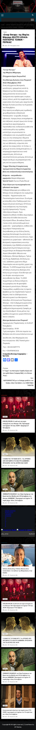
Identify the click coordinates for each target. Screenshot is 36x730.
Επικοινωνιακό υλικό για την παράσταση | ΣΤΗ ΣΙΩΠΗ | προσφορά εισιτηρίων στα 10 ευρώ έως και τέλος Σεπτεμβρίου (17, 712)
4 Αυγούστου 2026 (13, 503)
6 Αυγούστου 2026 (13, 430)
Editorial (5, 564)
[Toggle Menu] (32, 20)
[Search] (32, 15)
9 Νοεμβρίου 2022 (14, 45)
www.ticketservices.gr (24, 334)
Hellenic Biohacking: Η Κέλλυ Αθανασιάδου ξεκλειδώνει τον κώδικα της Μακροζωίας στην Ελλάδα (17, 571)
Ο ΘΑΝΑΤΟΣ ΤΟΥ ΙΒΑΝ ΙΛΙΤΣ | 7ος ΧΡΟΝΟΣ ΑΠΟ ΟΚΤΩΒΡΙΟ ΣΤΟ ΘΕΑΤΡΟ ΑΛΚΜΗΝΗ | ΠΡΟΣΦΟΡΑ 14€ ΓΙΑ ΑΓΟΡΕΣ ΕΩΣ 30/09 (17, 461)
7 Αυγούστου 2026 (13, 575)
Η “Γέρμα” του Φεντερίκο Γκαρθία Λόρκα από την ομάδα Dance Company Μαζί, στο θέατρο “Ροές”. (17, 372)
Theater (5, 32)
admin (6, 45)
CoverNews (28, 724)
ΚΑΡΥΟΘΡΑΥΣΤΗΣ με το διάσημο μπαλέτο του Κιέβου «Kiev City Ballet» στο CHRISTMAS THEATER (18, 381)
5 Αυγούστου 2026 (13, 465)
